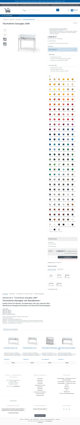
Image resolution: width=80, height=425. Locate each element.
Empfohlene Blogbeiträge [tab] (39, 293)
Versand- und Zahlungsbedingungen (66, 393)
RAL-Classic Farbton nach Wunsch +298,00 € (59, 71)
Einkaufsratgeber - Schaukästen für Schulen (67, 381)
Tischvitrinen (50, 46)
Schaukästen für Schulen (40, 385)
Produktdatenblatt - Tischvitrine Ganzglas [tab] (24, 293)
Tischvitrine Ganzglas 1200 (29, 348)
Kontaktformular (17, 386)
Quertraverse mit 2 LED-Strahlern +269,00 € (59, 60)
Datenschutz (66, 388)
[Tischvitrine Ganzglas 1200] (59, 275)
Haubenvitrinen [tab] (60, 269)
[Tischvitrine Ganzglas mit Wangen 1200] (67, 275)
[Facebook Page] (64, 409)
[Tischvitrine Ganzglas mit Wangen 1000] (51, 275)
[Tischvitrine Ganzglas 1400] (51, 283)
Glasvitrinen (40, 378)
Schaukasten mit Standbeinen (40, 392)
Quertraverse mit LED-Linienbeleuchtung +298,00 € (60, 58)
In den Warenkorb (67, 257)
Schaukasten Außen (40, 393)
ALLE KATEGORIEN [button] (8, 15)
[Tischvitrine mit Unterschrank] (50, 340)
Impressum (66, 386)
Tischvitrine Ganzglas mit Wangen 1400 (66, 349)
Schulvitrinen (40, 383)
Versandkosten (49, 420)
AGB (67, 390)
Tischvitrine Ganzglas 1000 (28, 19)
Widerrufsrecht (67, 391)
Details (13, 362)
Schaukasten (40, 390)
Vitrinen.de (5, 19)
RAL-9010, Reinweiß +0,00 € (56, 67)
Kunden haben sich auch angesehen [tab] (10, 329)
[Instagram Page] (67, 409)
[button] (5, 47)
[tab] (5, 294)
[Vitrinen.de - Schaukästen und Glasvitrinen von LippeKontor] (7, 10)
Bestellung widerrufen (40, 415)
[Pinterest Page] (69, 409)
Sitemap (66, 385)
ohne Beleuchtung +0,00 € (55, 57)
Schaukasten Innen (40, 395)
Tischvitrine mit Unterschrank (49, 348)
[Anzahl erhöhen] (56, 257)
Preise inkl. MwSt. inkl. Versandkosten (55, 38)
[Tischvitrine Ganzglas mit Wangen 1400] (59, 283)
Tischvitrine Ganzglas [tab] (52, 269)
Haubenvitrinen (40, 380)
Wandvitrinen (40, 386)
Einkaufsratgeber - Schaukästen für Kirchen (67, 383)
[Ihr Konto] (68, 10)
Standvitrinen (40, 388)
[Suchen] (57, 10)
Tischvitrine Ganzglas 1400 (10, 348)
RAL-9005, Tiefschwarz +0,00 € (56, 69)
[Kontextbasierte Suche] (24, 10)
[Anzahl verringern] (49, 257)
